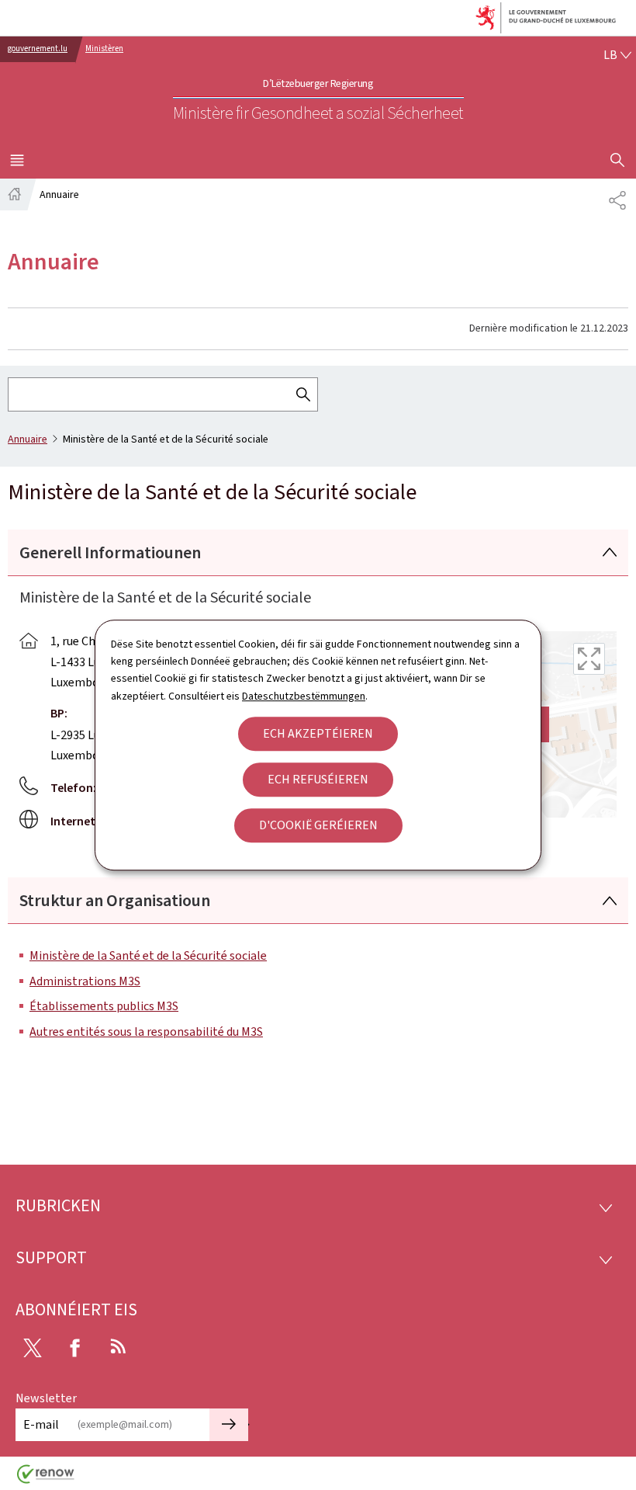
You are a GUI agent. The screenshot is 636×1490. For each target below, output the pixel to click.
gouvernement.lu (37, 48)
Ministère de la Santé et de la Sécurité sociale (148, 955)
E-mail (41, 1424)
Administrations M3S (84, 981)
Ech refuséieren (318, 779)
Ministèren (104, 48)
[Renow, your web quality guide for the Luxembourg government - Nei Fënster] (46, 1479)
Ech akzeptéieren (318, 733)
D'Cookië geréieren (318, 825)
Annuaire (27, 439)
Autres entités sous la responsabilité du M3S (146, 1031)
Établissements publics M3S (103, 1006)
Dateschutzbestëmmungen (303, 696)
